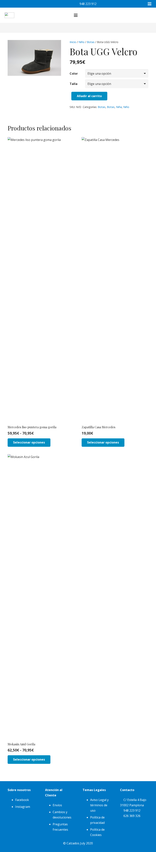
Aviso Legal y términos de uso (99, 805)
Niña (119, 107)
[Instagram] (16, 4)
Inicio (73, 42)
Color (74, 73)
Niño (81, 42)
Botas (91, 42)
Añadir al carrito (89, 96)
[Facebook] (8, 4)
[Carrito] (141, 15)
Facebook (22, 800)
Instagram (22, 807)
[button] (149, 4)
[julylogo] (9, 15)
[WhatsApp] (23, 4)
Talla (73, 84)
